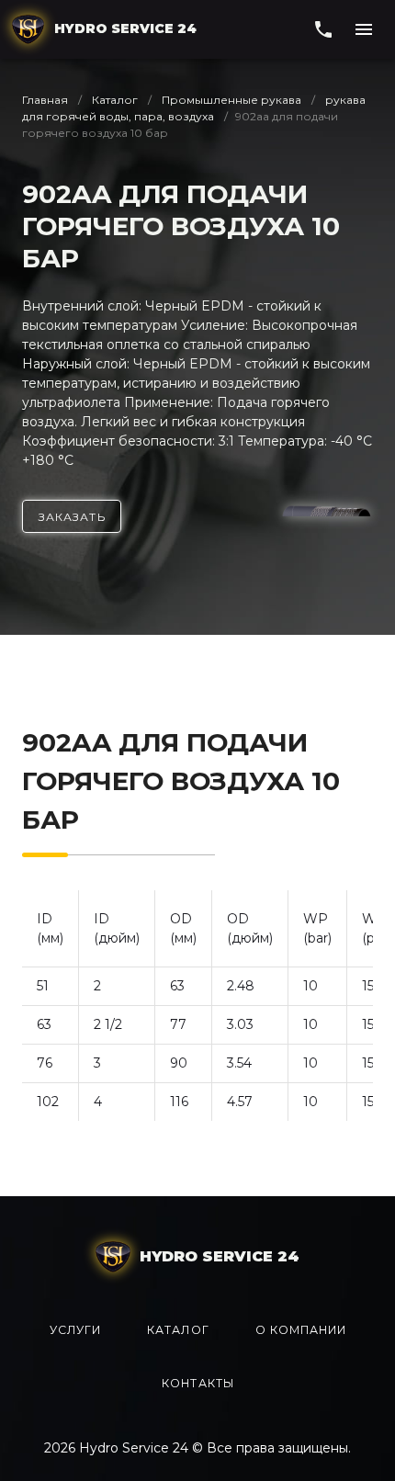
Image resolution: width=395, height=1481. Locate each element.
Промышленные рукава (231, 100)
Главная (46, 100)
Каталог (115, 100)
